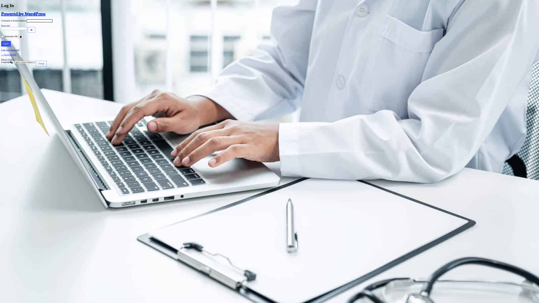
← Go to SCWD (8, 55)
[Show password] (31, 30)
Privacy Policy (7, 59)
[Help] (20, 37)
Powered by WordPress (23, 13)
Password (5, 26)
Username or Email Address (13, 20)
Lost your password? (10, 50)
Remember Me (11, 36)
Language (5, 62)
